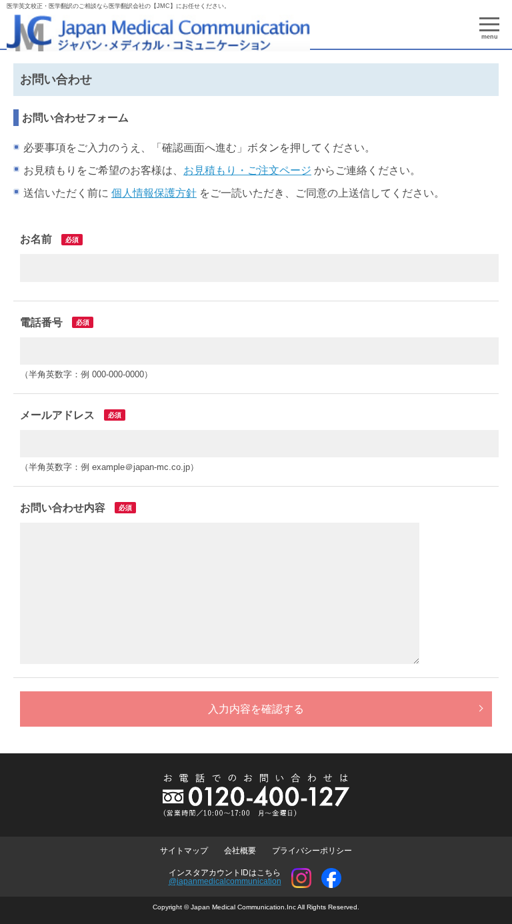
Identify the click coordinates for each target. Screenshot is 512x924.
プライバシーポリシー (312, 850)
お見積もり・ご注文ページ (247, 170)
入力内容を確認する (256, 709)
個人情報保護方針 (154, 193)
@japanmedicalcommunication (225, 881)
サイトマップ (184, 850)
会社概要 (240, 850)
